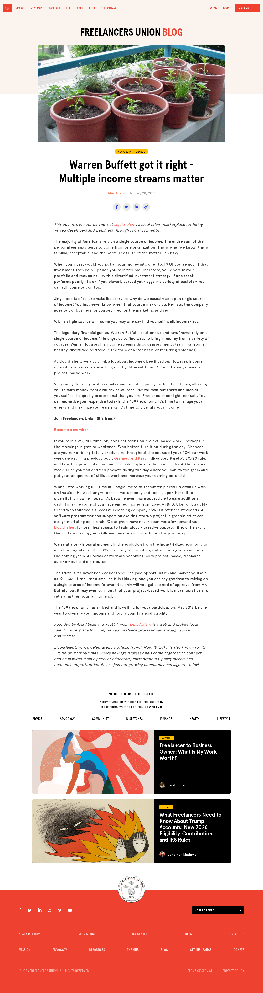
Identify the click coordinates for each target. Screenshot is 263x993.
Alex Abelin (116, 193)
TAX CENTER (140, 934)
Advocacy (36, 8)
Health (195, 719)
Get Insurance (109, 8)
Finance (166, 719)
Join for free (204, 910)
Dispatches (134, 719)
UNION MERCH (86, 934)
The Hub (133, 950)
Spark (80, 8)
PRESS (187, 934)
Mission (19, 8)
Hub (68, 8)
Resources (54, 8)
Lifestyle (224, 719)
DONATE (213, 8)
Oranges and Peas (130, 458)
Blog (92, 8)
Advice (37, 719)
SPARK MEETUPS (30, 934)
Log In (226, 8)
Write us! (155, 706)
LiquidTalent (125, 224)
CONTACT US (236, 934)
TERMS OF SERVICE (200, 971)
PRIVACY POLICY (233, 971)
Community (100, 719)
